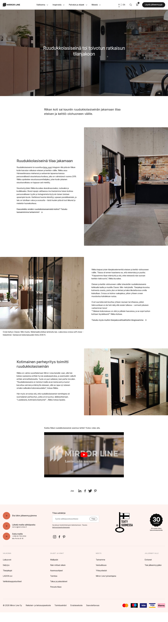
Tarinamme (100, 560)
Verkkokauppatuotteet (12, 581)
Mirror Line (11, 5)
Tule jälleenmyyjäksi (153, 565)
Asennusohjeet (56, 570)
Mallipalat (54, 560)
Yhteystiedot (101, 570)
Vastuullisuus (101, 565)
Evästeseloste (76, 605)
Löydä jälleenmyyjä (153, 4)
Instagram (54, 536)
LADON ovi (7, 576)
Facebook (59, 536)
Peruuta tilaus (55, 587)
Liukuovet (7, 560)
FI (119, 5)
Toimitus (53, 576)
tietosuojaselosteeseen (61, 527)
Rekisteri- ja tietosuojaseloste (38, 605)
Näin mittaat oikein (58, 565)
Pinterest (64, 536)
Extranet (148, 560)
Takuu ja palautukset (58, 581)
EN (124, 5)
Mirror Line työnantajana (106, 576)
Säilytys (6, 565)
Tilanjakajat (7, 570)
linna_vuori (47, 167)
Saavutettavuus (92, 605)
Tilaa (93, 519)
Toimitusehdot (60, 605)
